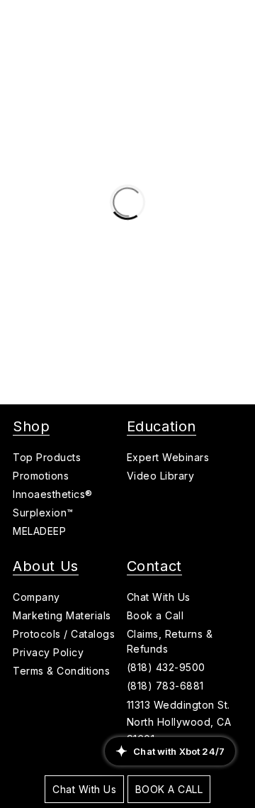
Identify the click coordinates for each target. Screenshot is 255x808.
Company (36, 597)
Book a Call (155, 615)
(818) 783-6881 (165, 686)
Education (161, 426)
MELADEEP (39, 531)
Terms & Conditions (61, 671)
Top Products (47, 457)
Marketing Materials (62, 615)
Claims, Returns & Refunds (170, 641)
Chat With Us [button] (159, 597)
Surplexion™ (43, 513)
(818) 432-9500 (166, 667)
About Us (46, 566)
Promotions (41, 476)
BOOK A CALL (169, 789)
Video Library (161, 476)
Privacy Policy (48, 652)
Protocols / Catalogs (64, 634)
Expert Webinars (168, 457)
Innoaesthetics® (53, 494)
